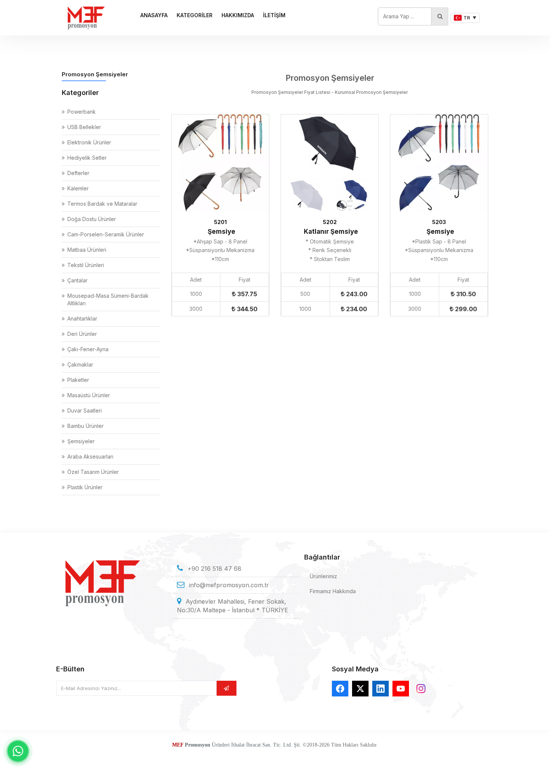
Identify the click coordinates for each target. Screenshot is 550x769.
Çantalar (77, 280)
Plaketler (78, 380)
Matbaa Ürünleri (86, 249)
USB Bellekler (84, 127)
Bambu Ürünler (85, 426)
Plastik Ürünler (85, 487)
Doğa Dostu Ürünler (91, 219)
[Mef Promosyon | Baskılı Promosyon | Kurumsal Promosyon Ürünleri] (86, 18)
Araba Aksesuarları (90, 456)
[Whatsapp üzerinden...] (17, 751)
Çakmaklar (80, 364)
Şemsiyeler (81, 441)
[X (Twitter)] (360, 688)
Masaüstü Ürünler (88, 395)
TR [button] (470, 18)
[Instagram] (421, 688)
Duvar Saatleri (84, 410)
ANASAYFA (154, 15)
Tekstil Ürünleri (85, 265)
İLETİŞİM (274, 15)
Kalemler (78, 188)
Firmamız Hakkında (333, 591)
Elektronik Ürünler (89, 142)
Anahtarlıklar (82, 318)
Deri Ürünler (82, 334)
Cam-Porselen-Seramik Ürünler (105, 234)
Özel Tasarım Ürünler (93, 472)
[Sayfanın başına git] (535, 754)
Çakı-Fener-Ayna (88, 349)
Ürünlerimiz (323, 576)
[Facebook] (340, 688)
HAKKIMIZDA (237, 15)
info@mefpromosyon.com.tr (229, 585)
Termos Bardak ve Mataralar (102, 203)
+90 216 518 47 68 (214, 568)
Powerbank (81, 111)
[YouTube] (400, 688)
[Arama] (439, 16)
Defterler (78, 173)
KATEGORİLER (195, 15)
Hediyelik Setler (87, 157)
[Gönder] (226, 688)
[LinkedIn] (380, 688)
